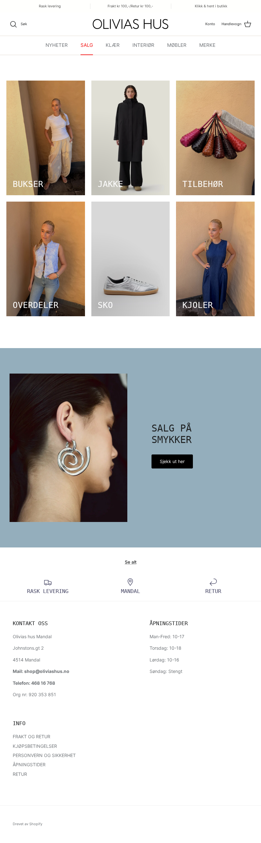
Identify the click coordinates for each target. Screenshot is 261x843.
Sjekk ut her (172, 461)
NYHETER (57, 45)
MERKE (207, 45)
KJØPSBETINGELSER (35, 746)
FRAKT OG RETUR (31, 736)
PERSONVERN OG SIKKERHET (44, 755)
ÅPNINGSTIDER (29, 764)
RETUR (20, 774)
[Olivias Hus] (130, 24)
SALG (87, 45)
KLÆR (113, 45)
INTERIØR (143, 45)
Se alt (131, 562)
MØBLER (177, 45)
